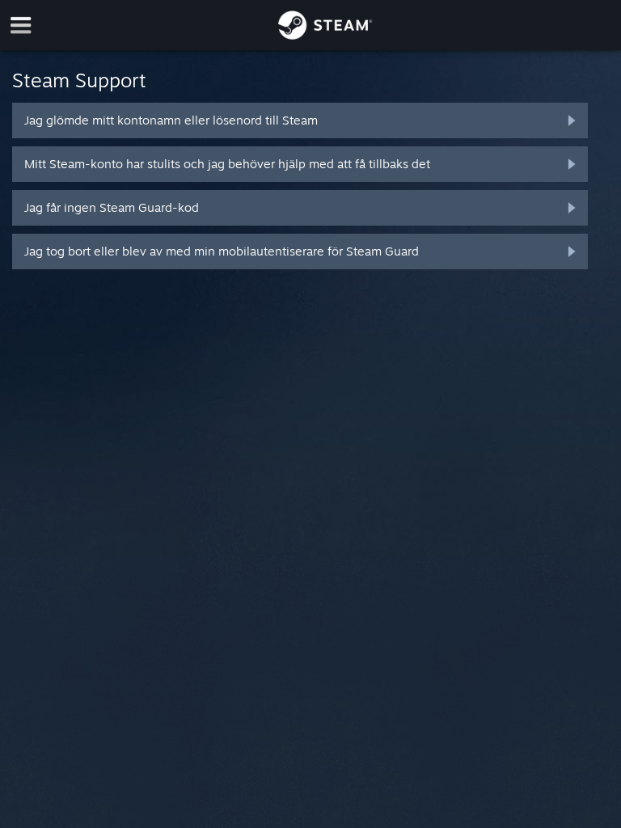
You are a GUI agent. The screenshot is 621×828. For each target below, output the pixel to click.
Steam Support (79, 80)
